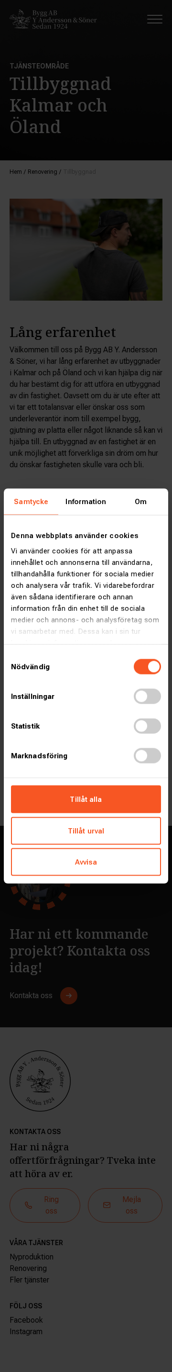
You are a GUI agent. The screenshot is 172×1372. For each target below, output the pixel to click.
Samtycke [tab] (31, 501)
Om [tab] (141, 501)
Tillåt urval (86, 830)
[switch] (147, 696)
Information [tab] (85, 501)
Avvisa (86, 862)
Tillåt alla (86, 799)
